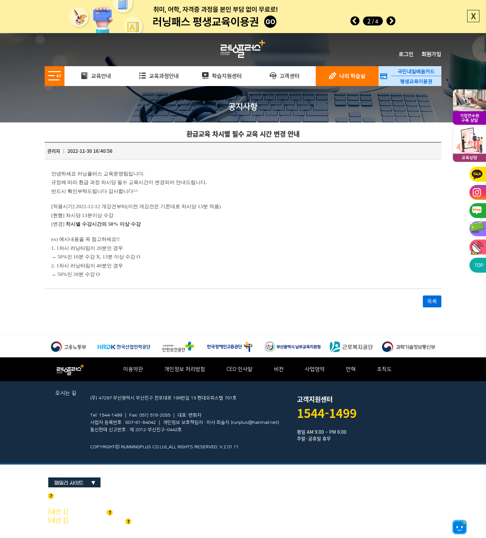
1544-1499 (327, 413)
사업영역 (315, 369)
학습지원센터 (226, 76)
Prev (355, 20)
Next (390, 20)
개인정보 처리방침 (184, 369)
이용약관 (133, 369)
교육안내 (100, 76)
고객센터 (289, 76)
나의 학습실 (351, 76)
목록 (432, 301)
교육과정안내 (163, 76)
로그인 (406, 54)
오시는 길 (65, 393)
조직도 (384, 369)
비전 (279, 369)
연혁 (351, 369)
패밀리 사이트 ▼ (75, 482)
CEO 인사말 (239, 369)
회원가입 (431, 54)
